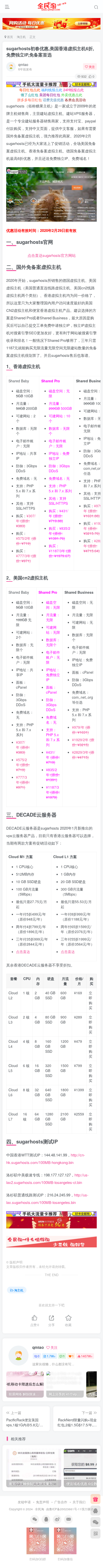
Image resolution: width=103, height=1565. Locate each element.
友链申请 (24, 1502)
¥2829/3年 (83, 755)
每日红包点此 (29, 89)
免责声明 (42, 1502)
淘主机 (21, 36)
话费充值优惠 (53, 99)
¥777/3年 (26, 558)
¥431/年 (58, 515)
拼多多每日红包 (29, 99)
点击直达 (23, 951)
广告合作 (60, 1502)
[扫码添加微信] (95, 1522)
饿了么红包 (29, 94)
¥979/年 (93, 510)
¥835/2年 (59, 533)
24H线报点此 (73, 89)
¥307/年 (26, 520)
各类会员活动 (75, 99)
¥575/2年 (26, 541)
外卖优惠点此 (71, 94)
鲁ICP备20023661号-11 (65, 1509)
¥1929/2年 (83, 742)
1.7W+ (51, 1356)
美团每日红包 (49, 94)
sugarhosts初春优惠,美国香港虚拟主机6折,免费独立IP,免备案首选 (50, 51)
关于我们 (79, 1502)
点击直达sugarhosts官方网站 (52, 255)
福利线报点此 (51, 89)
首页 (9, 36)
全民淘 (39, 1509)
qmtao (23, 64)
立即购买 (90, 1000)
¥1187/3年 (60, 553)
